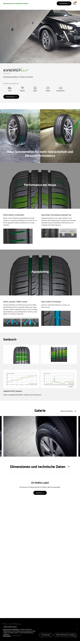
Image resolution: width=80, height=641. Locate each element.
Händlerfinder (10, 97)
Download (39, 493)
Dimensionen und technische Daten (15, 3)
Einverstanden (45, 635)
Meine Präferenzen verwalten (65, 635)
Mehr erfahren (6, 636)
